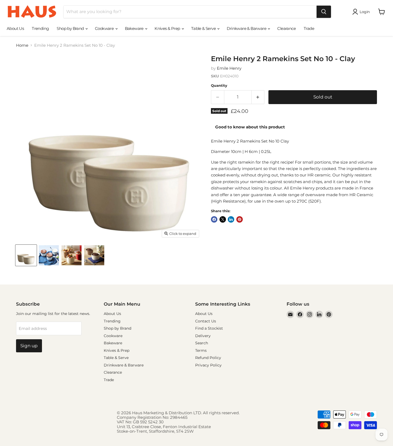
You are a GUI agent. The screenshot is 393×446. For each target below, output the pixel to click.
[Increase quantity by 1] (258, 97)
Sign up (29, 345)
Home (22, 45)
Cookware (105, 28)
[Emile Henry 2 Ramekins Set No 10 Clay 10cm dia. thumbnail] (26, 255)
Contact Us (205, 321)
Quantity (219, 86)
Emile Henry (229, 68)
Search (201, 343)
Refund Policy (208, 357)
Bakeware (135, 28)
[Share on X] (222, 219)
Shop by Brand (71, 28)
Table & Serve (204, 28)
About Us (15, 28)
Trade (309, 28)
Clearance (286, 28)
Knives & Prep (168, 28)
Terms (201, 350)
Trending (40, 28)
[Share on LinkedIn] (231, 219)
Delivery (203, 335)
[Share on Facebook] (214, 219)
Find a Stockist (209, 328)
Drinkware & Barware (247, 28)
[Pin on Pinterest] (239, 219)
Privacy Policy (208, 365)
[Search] (324, 12)
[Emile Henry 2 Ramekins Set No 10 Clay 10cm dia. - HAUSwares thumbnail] (48, 255)
